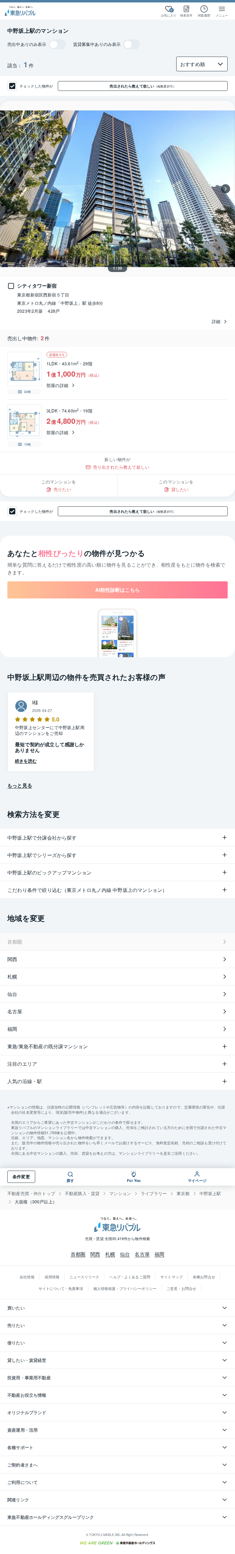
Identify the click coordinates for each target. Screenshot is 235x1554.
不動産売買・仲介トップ (31, 1193)
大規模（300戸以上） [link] (36, 1202)
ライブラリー (154, 1193)
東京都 (183, 1193)
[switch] (57, 44)
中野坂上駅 (210, 1193)
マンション (120, 1193)
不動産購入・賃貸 (82, 1193)
